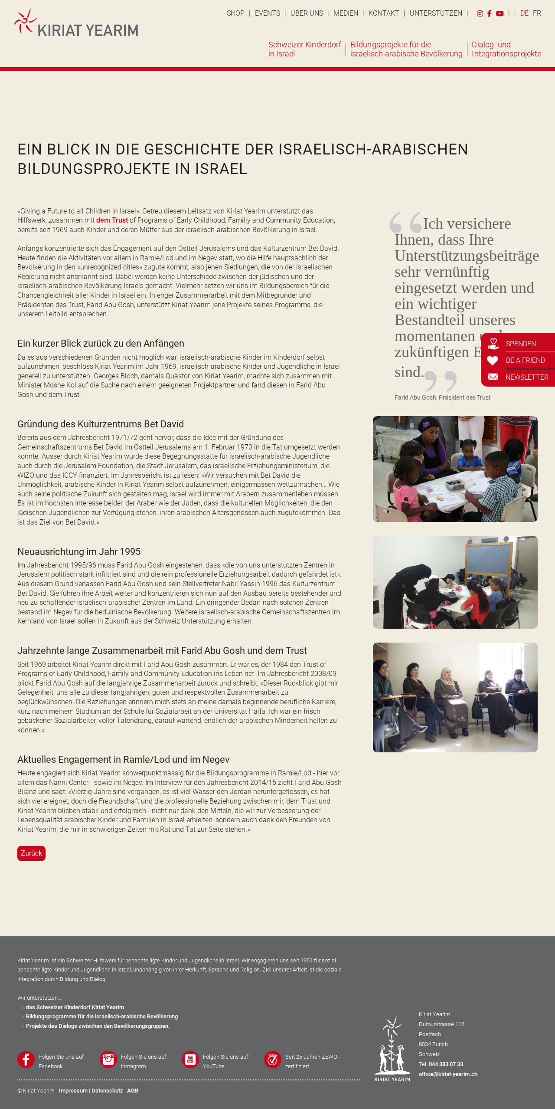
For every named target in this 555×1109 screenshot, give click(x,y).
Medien (345, 13)
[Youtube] (500, 12)
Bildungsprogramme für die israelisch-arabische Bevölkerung (102, 1016)
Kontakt (384, 13)
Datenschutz (107, 1090)
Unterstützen (436, 13)
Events (267, 13)
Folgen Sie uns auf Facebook (61, 1061)
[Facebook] (489, 12)
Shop (236, 13)
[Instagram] (480, 12)
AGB (132, 1090)
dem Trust (112, 220)
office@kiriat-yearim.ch (448, 1074)
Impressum (73, 1090)
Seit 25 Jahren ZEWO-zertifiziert (312, 1061)
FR (537, 13)
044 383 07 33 (446, 1064)
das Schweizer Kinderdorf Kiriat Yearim (75, 1007)
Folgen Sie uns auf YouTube (225, 1061)
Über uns (307, 13)
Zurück (31, 853)
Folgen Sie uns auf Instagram (143, 1061)
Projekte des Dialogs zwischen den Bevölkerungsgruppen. (98, 1026)
